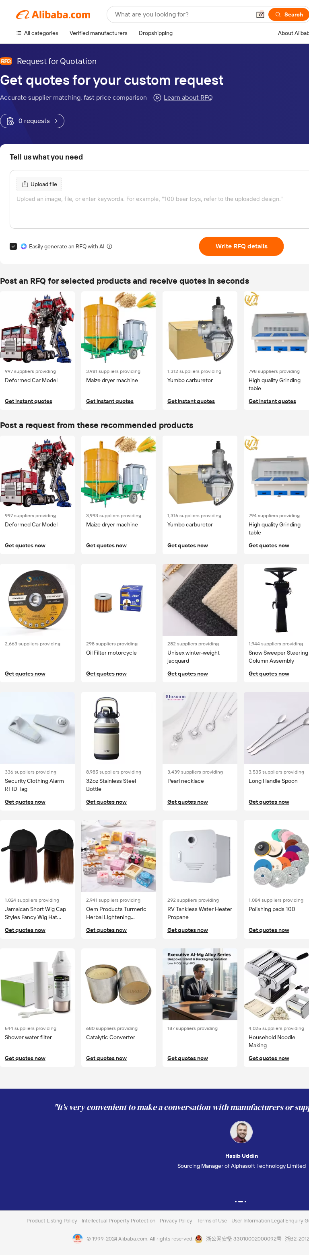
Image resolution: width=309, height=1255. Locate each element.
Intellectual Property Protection (119, 1221)
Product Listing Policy (52, 1221)
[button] (260, 14)
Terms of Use (212, 1221)
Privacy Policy (177, 1221)
